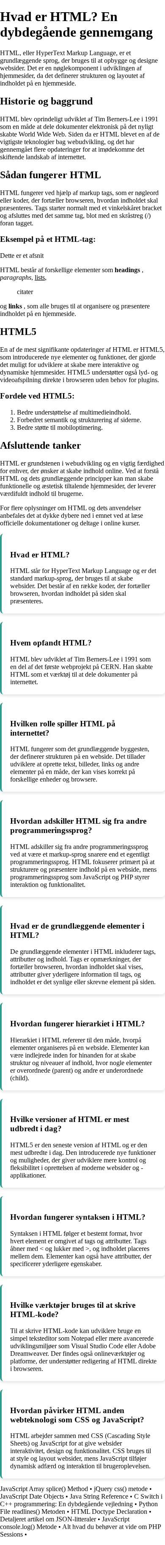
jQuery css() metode (121, 1488)
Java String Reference (99, 1496)
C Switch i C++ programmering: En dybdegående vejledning (81, 1500)
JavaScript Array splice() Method (44, 1488)
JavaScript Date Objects (32, 1496)
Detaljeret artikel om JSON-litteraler (48, 1519)
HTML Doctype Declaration (109, 1511)
